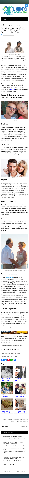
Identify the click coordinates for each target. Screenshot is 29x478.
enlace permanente (24, 421)
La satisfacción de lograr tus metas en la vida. (12, 436)
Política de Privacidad (21, 471)
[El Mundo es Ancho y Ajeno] (15, 14)
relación (12, 89)
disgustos (19, 419)
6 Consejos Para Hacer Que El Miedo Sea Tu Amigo (14, 445)
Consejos (15, 419)
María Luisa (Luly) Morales (8, 35)
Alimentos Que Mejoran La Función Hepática (12, 460)
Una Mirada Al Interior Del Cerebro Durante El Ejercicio (14, 455)
